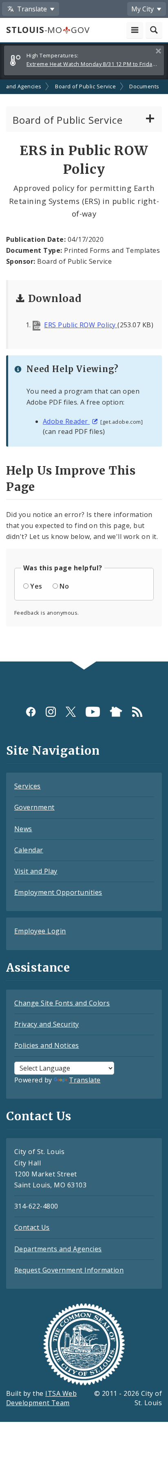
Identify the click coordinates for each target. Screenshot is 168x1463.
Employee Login (40, 930)
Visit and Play (35, 871)
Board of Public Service (85, 86)
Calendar (28, 849)
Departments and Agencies (58, 1248)
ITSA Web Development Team (41, 1398)
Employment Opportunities (58, 892)
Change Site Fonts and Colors (62, 1003)
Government (34, 807)
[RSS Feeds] (137, 711)
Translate (84, 1079)
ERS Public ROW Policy (80, 324)
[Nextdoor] (116, 711)
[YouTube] (93, 711)
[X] (71, 711)
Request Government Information (69, 1270)
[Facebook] (31, 711)
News (23, 828)
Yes (36, 586)
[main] (84, 370)
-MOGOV (47, 29)
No (64, 586)
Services (27, 786)
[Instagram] (51, 711)
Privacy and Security (46, 1024)
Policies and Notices (46, 1045)
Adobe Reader (66, 421)
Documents (144, 86)
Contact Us (32, 1227)
